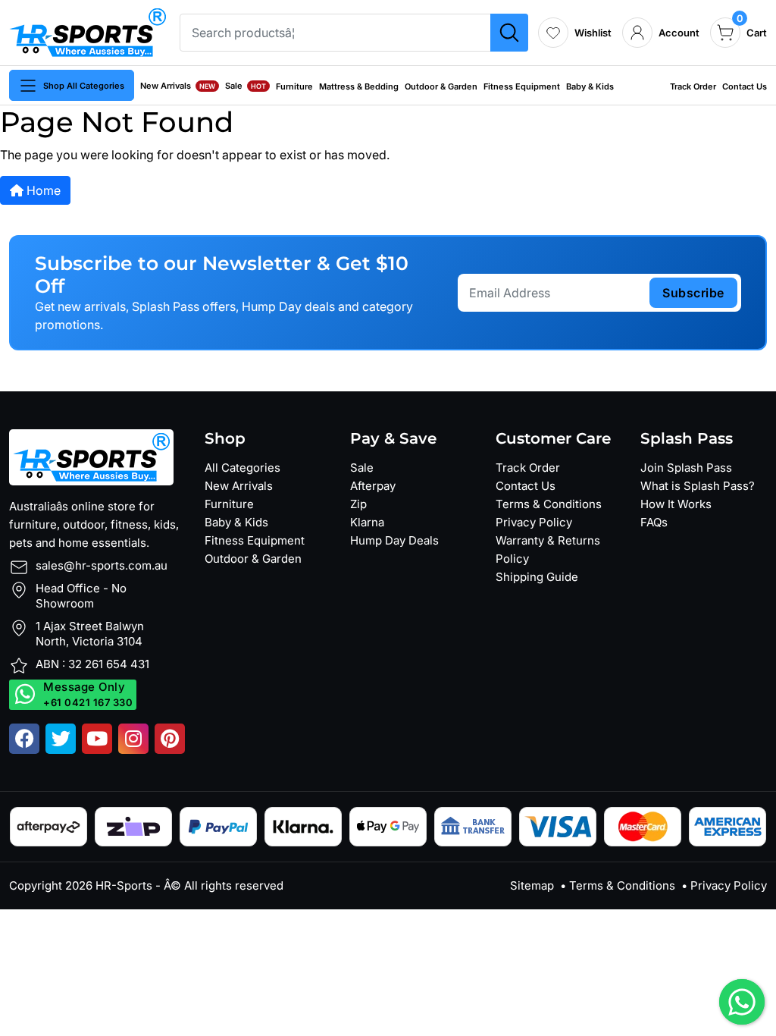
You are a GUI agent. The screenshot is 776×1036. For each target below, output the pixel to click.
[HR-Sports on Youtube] (97, 739)
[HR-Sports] (87, 31)
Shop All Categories (83, 85)
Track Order (693, 86)
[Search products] (509, 33)
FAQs (654, 522)
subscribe (693, 292)
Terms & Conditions (549, 504)
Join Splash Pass (686, 467)
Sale (245, 85)
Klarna (367, 522)
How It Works (676, 504)
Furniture (294, 86)
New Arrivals (177, 85)
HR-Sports (123, 885)
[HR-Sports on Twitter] (60, 739)
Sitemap (532, 885)
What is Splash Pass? (697, 486)
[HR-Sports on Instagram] (133, 739)
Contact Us (744, 86)
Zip (358, 504)
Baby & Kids (590, 86)
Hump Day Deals (394, 540)
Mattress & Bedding (359, 86)
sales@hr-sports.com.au (101, 565)
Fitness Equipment (521, 86)
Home (42, 190)
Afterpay (373, 486)
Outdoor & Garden (441, 86)
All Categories (242, 467)
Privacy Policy (534, 522)
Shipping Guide (537, 577)
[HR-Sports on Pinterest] (170, 739)
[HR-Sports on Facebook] (24, 739)
